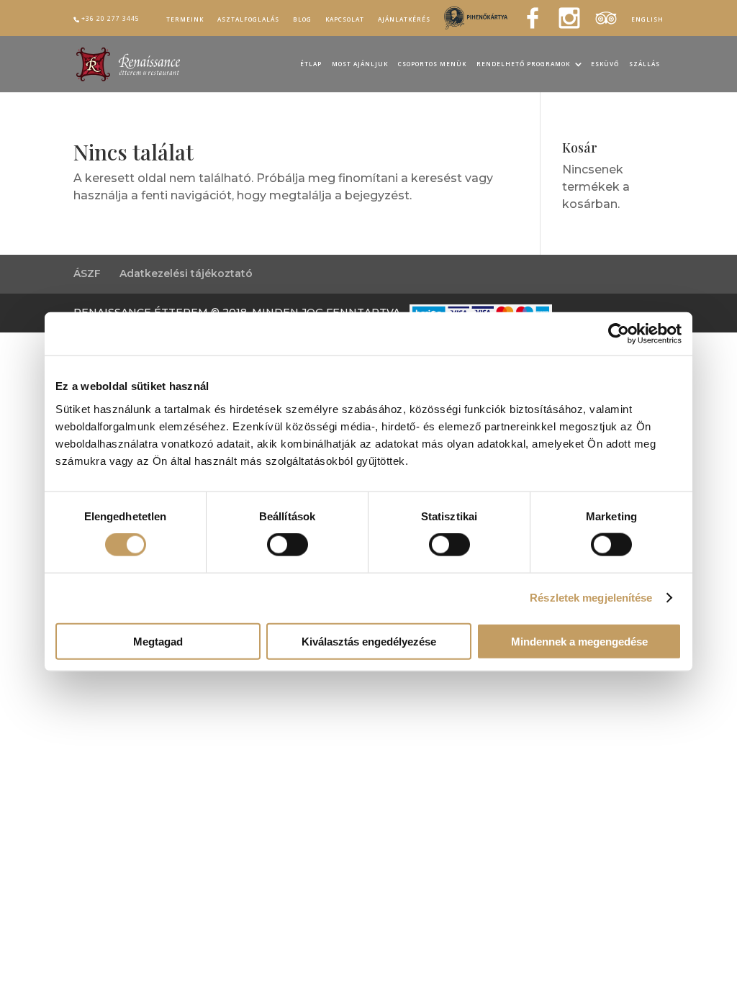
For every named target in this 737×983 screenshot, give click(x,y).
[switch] (287, 544)
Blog (302, 19)
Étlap (311, 64)
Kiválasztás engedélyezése (369, 641)
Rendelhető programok (523, 64)
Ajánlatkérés (404, 19)
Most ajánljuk (360, 64)
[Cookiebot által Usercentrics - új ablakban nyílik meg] (619, 334)
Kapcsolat (344, 19)
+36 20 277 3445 (110, 18)
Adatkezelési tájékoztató (186, 273)
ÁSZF (87, 273)
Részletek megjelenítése (591, 598)
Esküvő (605, 64)
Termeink (185, 19)
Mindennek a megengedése (579, 641)
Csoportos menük (432, 64)
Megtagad (158, 641)
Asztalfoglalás (248, 19)
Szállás (644, 64)
